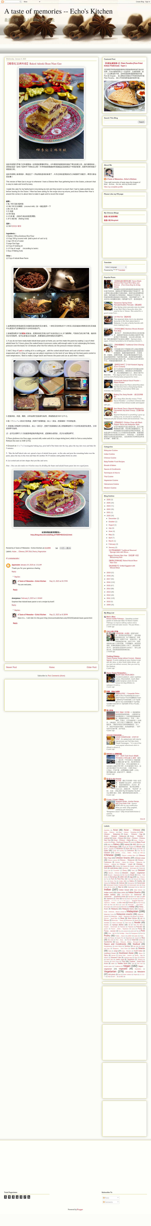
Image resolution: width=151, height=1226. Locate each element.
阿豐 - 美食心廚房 (113, 692)
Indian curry (108, 892)
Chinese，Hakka (120, 862)
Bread (138, 847)
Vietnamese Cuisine (111, 484)
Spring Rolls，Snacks (125, 955)
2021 (109, 512)
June (111, 531)
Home (52, 667)
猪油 (23, 333)
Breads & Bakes (110, 465)
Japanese (109, 898)
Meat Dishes (132, 918)
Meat (122, 918)
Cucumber (116, 870)
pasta (133, 928)
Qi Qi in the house (114, 779)
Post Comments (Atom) (56, 676)
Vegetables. (138, 969)
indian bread (124, 890)
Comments (109, 1202)
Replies (17, 577)
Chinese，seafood (110, 864)
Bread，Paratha (109, 848)
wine (119, 974)
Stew (135, 957)
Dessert (141, 870)
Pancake (139, 927)
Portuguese (134, 933)
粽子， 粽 (115, 976)
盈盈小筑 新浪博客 (111, 216)
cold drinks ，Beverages (129, 868)
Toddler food (122, 963)
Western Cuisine (110, 488)
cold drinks (114, 868)
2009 (109, 605)
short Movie (118, 946)
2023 (109, 506)
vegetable (123, 969)
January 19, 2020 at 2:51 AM (31, 565)
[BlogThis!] (63, 548)
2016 (109, 582)
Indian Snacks (134, 892)
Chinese (108, 855)
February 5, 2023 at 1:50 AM (31, 598)
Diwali (132, 875)
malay (131, 906)
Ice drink (140, 887)
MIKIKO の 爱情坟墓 (114, 754)
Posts (107, 1198)
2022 (109, 509)
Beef (105, 846)
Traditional (117, 966)
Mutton (137, 920)
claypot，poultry (134, 866)
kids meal (122, 902)
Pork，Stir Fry (112, 933)
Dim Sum (125, 875)
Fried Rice (120, 879)
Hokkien (122, 883)
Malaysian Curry (109, 914)
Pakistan (122, 926)
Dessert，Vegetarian (114, 875)
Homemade (141, 883)
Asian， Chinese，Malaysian (115, 836)
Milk (141, 918)
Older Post (91, 667)
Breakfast (119, 848)
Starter (106, 957)
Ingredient (131, 896)
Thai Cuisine (108, 476)
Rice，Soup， (120, 940)
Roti (128, 940)
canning (121, 850)
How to (120, 887)
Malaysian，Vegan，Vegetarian (120, 916)
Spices (141, 953)
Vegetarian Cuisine (111, 480)
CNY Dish (28, 551)
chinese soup (140, 858)
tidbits (113, 963)
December (113, 518)
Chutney (117, 866)
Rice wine (110, 940)
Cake (106, 850)
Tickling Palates (113, 656)
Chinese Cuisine (110, 458)
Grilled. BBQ (123, 881)
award (132, 842)
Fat (107, 879)
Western (141, 972)
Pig (137, 931)
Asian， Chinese (18, 551)
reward (137, 938)
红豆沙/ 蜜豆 (16, 226)
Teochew (106, 961)
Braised (131, 846)
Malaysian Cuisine (111, 450)
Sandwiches (108, 942)
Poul (141, 933)
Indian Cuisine (109, 454)
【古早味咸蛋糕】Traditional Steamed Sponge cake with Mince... (122, 551)
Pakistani (130, 926)
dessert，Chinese (113, 873)
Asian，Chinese (118, 838)
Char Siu (140, 850)
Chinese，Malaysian (135, 862)
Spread (113, 955)
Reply (14, 571)
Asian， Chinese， (110, 832)
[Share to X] (65, 548)
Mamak (134, 916)
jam (143, 896)
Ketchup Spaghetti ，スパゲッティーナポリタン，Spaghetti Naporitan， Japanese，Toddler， (124, 900)
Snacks (141, 948)
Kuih (111, 904)
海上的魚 (110, 710)
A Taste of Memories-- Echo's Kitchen (32, 581)
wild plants (111, 974)
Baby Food (141, 842)
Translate (121, 270)
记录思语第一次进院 (123, 633)
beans (141, 844)
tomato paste (108, 966)
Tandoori (140, 959)
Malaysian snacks (124, 914)
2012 (109, 595)
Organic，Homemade (110, 926)
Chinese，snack (126, 864)
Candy (114, 850)
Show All (142, 819)
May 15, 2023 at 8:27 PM (59, 581)
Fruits (129, 879)
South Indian (138, 951)
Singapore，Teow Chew (120, 948)
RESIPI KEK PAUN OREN (125, 675)
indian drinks (121, 892)
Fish (112, 879)
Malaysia (114, 909)
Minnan (106, 920)
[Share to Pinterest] (70, 548)
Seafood (136, 944)
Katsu (128, 898)
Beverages (114, 847)
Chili (141, 852)
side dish (135, 946)
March (111, 541)
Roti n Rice (111, 617)
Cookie (141, 868)
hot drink (112, 887)
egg (131, 877)
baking (127, 844)
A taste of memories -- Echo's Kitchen (58, 11)
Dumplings (113, 877)
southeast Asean (110, 953)
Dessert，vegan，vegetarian (133, 873)
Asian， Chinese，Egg (133, 834)
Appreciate (16, 565)
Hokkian (113, 883)
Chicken (107, 853)
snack (133, 948)
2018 (109, 576)
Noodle (137, 922)
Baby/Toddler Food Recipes (114, 462)
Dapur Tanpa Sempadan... (117, 673)
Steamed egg (128, 957)
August (111, 525)
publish (130, 936)
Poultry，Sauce (120, 936)
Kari (123, 898)
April (110, 538)
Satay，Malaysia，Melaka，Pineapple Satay (129, 942)
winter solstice (127, 974)
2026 (109, 500)
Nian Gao (128, 922)
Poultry (107, 936)
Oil (129, 924)
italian (138, 896)
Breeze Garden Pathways (115, 619)
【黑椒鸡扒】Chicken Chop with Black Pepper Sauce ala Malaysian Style (128, 423)
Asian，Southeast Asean (119, 842)
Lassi (123, 904)
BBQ (134, 844)
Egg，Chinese (141, 877)
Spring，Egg (139, 955)
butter (141, 848)
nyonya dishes (118, 925)
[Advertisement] (61, 38)
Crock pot (107, 870)
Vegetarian (42, 551)
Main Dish (124, 906)
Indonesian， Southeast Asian (114, 896)
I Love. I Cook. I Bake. (115, 799)
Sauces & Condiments (112, 469)
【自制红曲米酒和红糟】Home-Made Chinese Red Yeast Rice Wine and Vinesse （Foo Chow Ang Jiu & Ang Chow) (127, 284)
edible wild (123, 877)
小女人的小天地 (112, 631)
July (110, 528)
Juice (118, 898)
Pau (120, 931)
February (112, 544)
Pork (143, 931)
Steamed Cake (116, 957)
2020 (109, 516)
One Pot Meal (138, 924)
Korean (130, 902)
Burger (135, 848)
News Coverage (117, 922)
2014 (109, 589)
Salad (134, 940)
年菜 (109, 976)
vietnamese (129, 972)
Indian (107, 889)
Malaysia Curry (128, 909)
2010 (109, 601)
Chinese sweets (112, 860)
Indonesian (137, 894)
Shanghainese (108, 946)
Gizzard (136, 879)
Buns (128, 848)
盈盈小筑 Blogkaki (111, 220)
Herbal (106, 883)
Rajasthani (129, 938)
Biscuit (124, 846)
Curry (125, 870)
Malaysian (132, 911)
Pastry (35, 551)
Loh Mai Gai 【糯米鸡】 (123, 317)
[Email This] (61, 548)
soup (116, 951)
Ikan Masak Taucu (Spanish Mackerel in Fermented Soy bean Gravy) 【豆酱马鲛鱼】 (129, 410)
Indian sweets (109, 894)
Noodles (106, 924)
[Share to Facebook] (67, 548)
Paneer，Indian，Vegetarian (120, 928)
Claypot (125, 866)
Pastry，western (110, 931)
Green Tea (113, 881)
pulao (135, 936)
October (112, 522)
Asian (115, 830)
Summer (142, 957)
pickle (132, 931)
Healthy (139, 881)
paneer (106, 928)
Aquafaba (106, 830)
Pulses (112, 938)
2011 (109, 598)
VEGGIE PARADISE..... (115, 735)
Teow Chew (115, 961)
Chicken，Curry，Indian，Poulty (126, 852)
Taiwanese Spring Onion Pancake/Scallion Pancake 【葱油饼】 (128, 304)
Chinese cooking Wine (128, 855)
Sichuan (127, 946)
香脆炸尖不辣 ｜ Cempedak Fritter (128, 693)
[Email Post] (56, 548)
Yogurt (135, 974)
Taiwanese (130, 959)
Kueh (105, 904)
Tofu (133, 963)
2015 (109, 585)
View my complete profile (113, 187)
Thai (123, 961)
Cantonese (130, 850)
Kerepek (135, 898)
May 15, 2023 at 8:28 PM (59, 614)
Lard (20, 350)
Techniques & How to (112, 473)
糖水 (122, 976)
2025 (109, 503)
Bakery (116, 844)
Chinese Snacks (122, 858)
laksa (117, 904)
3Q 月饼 (119, 781)
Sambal (140, 940)
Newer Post (11, 667)
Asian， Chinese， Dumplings (127, 832)
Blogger (80, 1209)
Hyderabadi (131, 887)
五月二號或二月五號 (123, 712)
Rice (143, 938)
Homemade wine (134, 885)
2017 (109, 579)
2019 (109, 573)
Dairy (133, 870)
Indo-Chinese (125, 894)
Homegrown (131, 883)
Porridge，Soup (124, 933)
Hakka (131, 881)
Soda (109, 951)
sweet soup (120, 959)
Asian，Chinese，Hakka (122, 840)
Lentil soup (116, 906)
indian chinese (138, 890)
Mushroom (129, 920)
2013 (109, 592)
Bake (109, 844)
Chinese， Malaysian (127, 860)
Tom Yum (140, 963)
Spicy (106, 955)
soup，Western (126, 951)
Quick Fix (120, 938)
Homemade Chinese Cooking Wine (116, 885)
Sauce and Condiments (115, 944)
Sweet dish (109, 959)
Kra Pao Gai (139, 902)
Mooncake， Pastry (118, 920)
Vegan (126, 965)
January (112, 547)
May (110, 534)
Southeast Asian (126, 953)
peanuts (125, 931)
